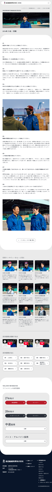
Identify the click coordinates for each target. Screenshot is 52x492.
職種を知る (41, 478)
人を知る (38, 8)
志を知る (41, 469)
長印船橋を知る (32, 8)
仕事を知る (41, 475)
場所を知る (41, 471)
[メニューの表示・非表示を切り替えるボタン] (48, 3)
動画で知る (41, 467)
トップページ (24, 8)
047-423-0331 (11, 472)
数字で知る (41, 464)
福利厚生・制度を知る (44, 473)
